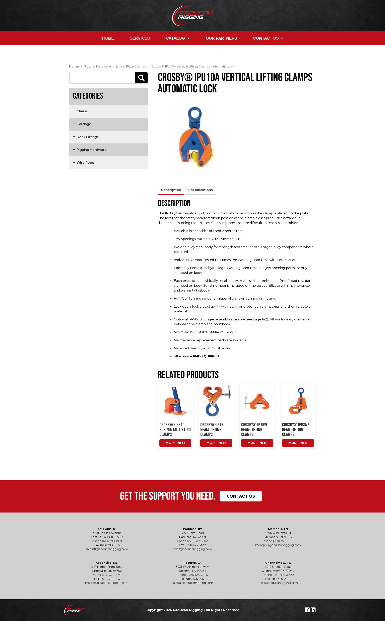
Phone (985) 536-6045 (192, 575)
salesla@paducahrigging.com (192, 583)
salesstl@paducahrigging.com (107, 549)
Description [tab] (171, 190)
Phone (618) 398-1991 (107, 541)
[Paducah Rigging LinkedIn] (313, 611)
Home (108, 38)
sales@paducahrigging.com (192, 549)
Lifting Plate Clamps (131, 66)
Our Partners (221, 38)
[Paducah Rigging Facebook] (308, 611)
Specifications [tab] (200, 190)
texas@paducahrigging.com (278, 583)
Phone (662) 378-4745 (107, 575)
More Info (175, 443)
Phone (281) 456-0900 (278, 575)
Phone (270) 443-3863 (192, 541)
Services (140, 38)
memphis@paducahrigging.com (278, 545)
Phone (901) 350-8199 (278, 541)
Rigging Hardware (97, 66)
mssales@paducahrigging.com (107, 583)
